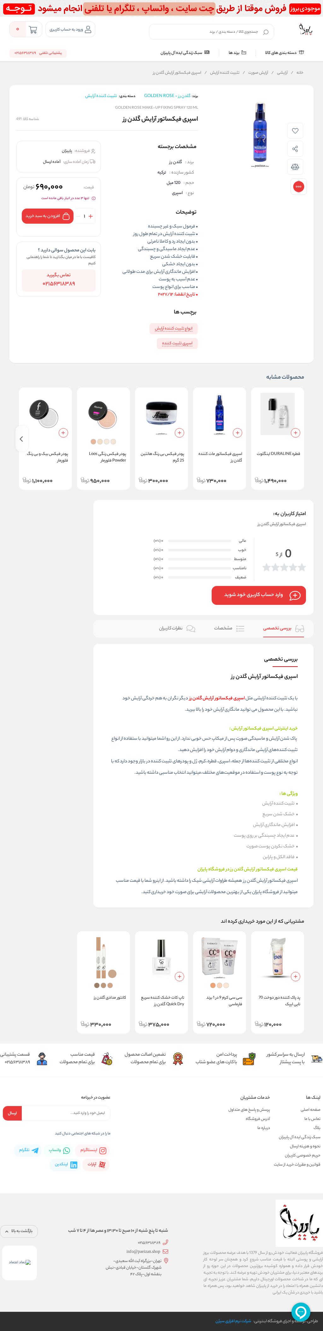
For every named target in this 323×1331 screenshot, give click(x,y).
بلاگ (317, 1128)
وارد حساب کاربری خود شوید (253, 595)
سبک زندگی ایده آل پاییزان (182, 53)
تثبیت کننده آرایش (221, 73)
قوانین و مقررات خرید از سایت (297, 1165)
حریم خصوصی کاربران (302, 1155)
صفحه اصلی (310, 1110)
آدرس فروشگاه (258, 1119)
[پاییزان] (306, 29)
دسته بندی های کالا (281, 53)
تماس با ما (312, 1119)
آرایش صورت (255, 73)
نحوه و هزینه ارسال (305, 1146)
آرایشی (279, 73)
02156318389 (59, 284)
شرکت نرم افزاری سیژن (233, 1321)
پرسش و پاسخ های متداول (249, 1110)
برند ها (234, 53)
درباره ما (263, 1128)
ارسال (12, 1113)
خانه (297, 73)
